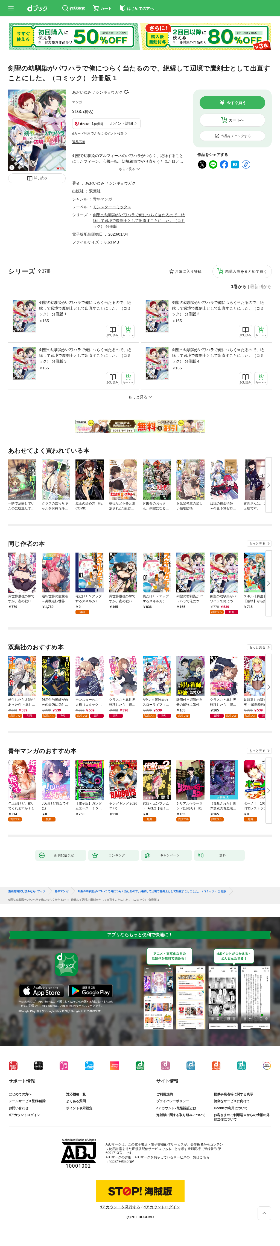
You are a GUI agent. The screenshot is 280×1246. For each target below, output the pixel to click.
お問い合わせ (18, 1108)
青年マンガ (102, 199)
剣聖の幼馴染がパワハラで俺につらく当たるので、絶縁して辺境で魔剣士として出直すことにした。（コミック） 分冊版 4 (218, 355)
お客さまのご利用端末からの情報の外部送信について (242, 1117)
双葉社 (95, 191)
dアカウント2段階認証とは (176, 1108)
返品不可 (78, 142)
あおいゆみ (81, 92)
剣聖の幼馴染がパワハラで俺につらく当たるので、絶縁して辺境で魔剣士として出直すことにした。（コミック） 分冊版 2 (218, 308)
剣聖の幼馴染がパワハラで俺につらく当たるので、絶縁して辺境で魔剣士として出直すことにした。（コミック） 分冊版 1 (85, 308)
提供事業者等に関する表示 (233, 1094)
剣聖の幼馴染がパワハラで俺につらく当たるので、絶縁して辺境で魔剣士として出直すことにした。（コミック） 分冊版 (139, 221)
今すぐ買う (236, 102)
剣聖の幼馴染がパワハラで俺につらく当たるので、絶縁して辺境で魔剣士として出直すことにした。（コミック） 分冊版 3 (85, 355)
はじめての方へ (20, 1094)
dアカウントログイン (24, 1115)
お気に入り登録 (188, 271)
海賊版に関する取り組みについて (181, 1115)
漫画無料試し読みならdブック (26, 891)
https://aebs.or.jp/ (121, 1161)
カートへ (236, 120)
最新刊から (261, 286)
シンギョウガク (109, 92)
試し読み (40, 178)
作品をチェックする (236, 136)
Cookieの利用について (231, 1108)
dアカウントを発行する (120, 1207)
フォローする (126, 92)
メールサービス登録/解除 (27, 1101)
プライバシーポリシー (172, 1101)
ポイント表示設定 (79, 1108)
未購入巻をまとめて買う (246, 271)
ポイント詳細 (121, 123)
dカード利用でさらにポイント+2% (98, 133)
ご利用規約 (164, 1094)
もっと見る (257, 543)
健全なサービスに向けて (232, 1101)
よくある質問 (76, 1101)
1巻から (239, 286)
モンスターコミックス (112, 207)
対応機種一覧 (76, 1094)
